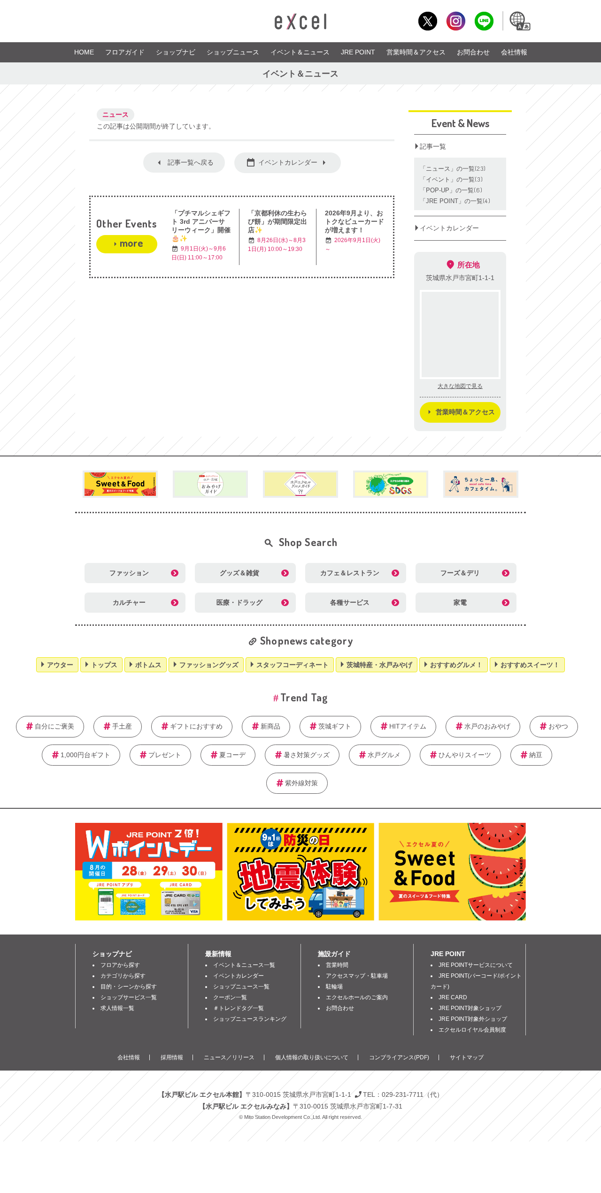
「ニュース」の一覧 (453, 168)
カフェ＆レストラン (349, 573)
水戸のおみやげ (487, 726)
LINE (483, 20)
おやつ (558, 726)
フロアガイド (125, 52)
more (131, 242)
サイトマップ (467, 1057)
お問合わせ (473, 52)
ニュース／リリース (229, 1057)
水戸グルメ (384, 755)
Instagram (455, 20)
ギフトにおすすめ (196, 726)
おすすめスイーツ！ (530, 665)
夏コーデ (232, 755)
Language (519, 20)
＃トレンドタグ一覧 (238, 1008)
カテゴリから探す (123, 976)
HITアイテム (407, 726)
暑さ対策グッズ (307, 755)
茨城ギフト (334, 726)
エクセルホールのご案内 (357, 997)
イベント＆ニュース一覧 (244, 965)
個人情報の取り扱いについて (311, 1057)
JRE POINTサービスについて (476, 965)
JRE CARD (453, 997)
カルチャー (129, 602)
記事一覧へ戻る (191, 162)
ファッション (129, 573)
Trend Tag (304, 697)
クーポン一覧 (230, 997)
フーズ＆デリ (460, 573)
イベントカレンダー (287, 162)
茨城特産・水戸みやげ (379, 665)
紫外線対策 (301, 783)
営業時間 (337, 965)
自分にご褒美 (54, 726)
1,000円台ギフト (85, 755)
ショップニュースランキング (249, 1019)
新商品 (270, 726)
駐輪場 (334, 986)
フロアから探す (120, 965)
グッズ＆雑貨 (239, 573)
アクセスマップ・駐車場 (357, 976)
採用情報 (172, 1057)
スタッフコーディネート (292, 665)
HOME (84, 52)
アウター (60, 665)
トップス (104, 665)
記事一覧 (433, 146)
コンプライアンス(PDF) (399, 1057)
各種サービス (350, 602)
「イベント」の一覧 (451, 179)
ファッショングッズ (209, 665)
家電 (460, 602)
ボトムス (148, 665)
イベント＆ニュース (300, 52)
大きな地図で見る (460, 386)
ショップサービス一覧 (128, 997)
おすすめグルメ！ (456, 665)
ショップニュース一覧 (241, 986)
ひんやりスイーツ (465, 755)
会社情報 (514, 52)
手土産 (122, 726)
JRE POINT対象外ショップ (473, 1019)
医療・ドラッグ (239, 602)
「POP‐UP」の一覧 (451, 190)
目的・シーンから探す (128, 986)
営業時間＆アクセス (416, 52)
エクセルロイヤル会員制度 (472, 1029)
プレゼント (164, 755)
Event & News (460, 122)
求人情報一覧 (117, 1008)
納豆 (535, 755)
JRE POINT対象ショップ (470, 1008)
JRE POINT (358, 52)
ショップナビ (175, 52)
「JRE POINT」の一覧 (455, 201)
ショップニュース (233, 52)
